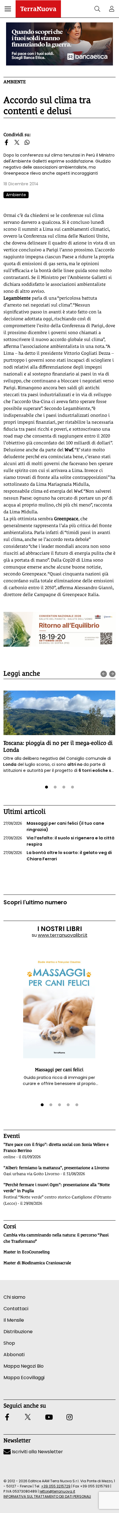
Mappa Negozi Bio (23, 1366)
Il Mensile (13, 1320)
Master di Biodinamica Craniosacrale (37, 1262)
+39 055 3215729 (55, 1486)
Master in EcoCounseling (26, 1252)
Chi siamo (14, 1297)
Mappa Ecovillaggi (23, 1377)
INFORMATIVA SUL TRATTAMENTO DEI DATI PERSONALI (47, 1496)
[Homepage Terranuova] (38, 9)
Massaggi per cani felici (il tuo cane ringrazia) (53, 826)
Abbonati (14, 1354)
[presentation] (103, 674)
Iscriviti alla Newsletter (37, 1451)
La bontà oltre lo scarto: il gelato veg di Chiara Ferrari (57, 856)
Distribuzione (18, 1331)
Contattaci (15, 1308)
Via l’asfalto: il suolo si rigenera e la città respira (58, 841)
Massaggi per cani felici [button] (59, 1069)
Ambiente (14, 81)
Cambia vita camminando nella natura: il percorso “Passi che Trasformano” (56, 1238)
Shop (9, 1343)
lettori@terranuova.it (57, 1491)
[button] (8, 9)
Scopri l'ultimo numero (35, 902)
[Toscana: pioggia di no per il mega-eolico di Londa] (59, 713)
